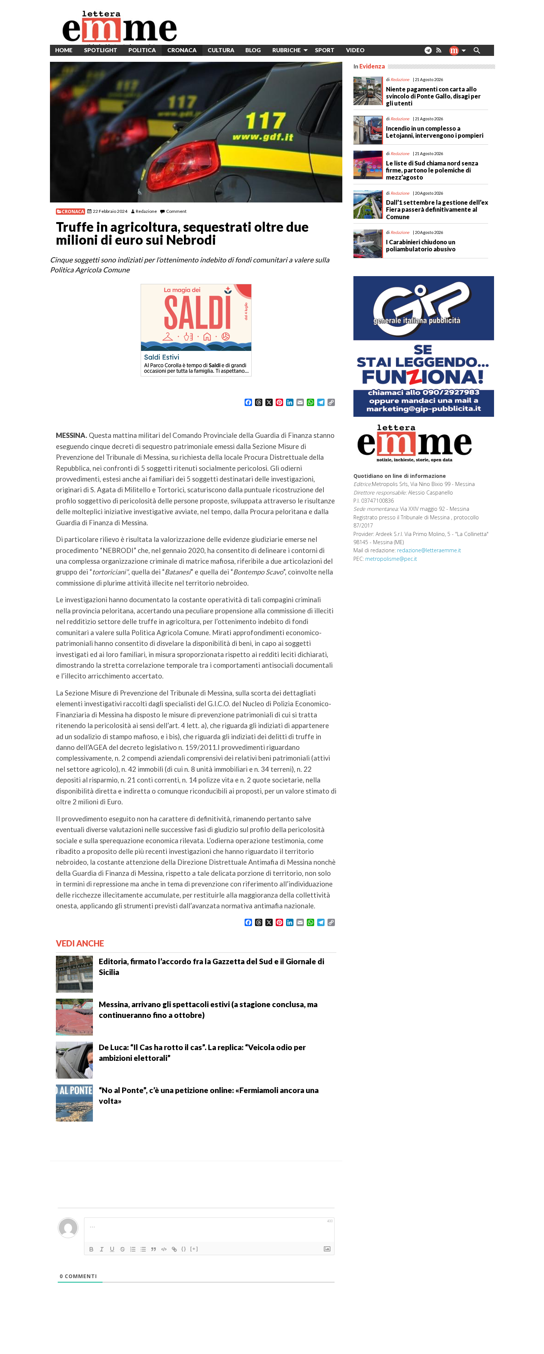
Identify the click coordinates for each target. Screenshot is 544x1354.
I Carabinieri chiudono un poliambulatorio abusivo (421, 245)
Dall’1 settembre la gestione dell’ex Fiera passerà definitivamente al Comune (437, 209)
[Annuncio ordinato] (133, 1249)
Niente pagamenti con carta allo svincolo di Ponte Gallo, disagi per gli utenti (433, 96)
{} (184, 1248)
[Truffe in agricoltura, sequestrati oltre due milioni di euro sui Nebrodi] (196, 132)
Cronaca (73, 211)
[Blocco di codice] (164, 1249)
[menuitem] (375, 50)
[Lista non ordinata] (143, 1249)
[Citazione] (153, 1249)
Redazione (146, 211)
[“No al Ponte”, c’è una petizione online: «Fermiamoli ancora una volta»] (74, 1102)
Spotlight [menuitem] (100, 50)
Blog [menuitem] (253, 50)
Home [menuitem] (64, 50)
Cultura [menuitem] (221, 50)
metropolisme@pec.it (391, 558)
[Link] (174, 1249)
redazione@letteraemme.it (429, 550)
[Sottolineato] (112, 1249)
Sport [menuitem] (325, 50)
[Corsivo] (102, 1249)
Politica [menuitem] (142, 50)
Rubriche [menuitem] (286, 50)
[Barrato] (122, 1249)
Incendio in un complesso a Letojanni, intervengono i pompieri (434, 132)
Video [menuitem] (355, 50)
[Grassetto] (91, 1249)
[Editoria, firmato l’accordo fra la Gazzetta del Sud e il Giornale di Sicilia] (74, 973)
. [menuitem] (428, 53)
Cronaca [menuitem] (182, 50)
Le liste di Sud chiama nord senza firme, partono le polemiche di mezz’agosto (432, 170)
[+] (194, 1248)
